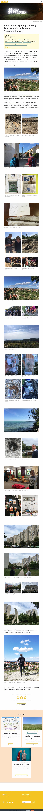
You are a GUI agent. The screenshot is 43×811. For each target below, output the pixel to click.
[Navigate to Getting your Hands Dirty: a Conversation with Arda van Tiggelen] (32, 723)
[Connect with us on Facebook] (3, 802)
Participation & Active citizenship (21, 44)
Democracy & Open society (19, 41)
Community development (24, 39)
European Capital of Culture (10, 43)
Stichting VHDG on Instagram (24, 632)
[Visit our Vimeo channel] (9, 802)
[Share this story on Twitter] (8, 47)
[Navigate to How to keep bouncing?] (10, 723)
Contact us (4, 794)
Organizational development (10, 44)
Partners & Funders (26, 796)
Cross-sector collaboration (9, 41)
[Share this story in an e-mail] (9, 47)
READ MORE (11, 744)
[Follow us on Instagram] (6, 802)
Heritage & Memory (19, 43)
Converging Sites (13, 102)
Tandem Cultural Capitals (9, 39)
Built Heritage (17, 39)
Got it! (33, 810)
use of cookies (28, 810)
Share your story (21, 704)
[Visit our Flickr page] (13, 802)
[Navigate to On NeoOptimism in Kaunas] (21, 754)
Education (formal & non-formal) (30, 41)
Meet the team (25, 794)
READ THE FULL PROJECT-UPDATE (32, 744)
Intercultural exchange (26, 43)
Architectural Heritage (26, 762)
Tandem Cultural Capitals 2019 (22, 689)
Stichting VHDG (13, 55)
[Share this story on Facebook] (6, 47)
